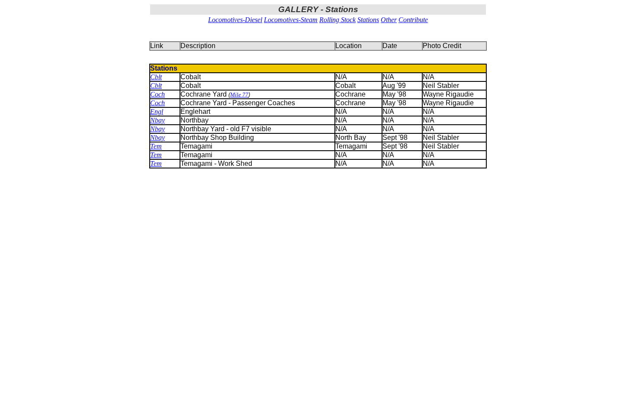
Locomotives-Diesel (235, 19)
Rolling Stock (337, 19)
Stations (368, 19)
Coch (157, 94)
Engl (156, 111)
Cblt (156, 77)
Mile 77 (239, 94)
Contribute (413, 19)
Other (389, 19)
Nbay (157, 120)
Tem (156, 146)
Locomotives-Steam (291, 19)
